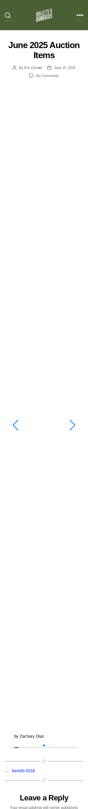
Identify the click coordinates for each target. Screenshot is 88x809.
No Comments (47, 76)
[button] (15, 425)
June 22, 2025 (65, 68)
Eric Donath (33, 68)
